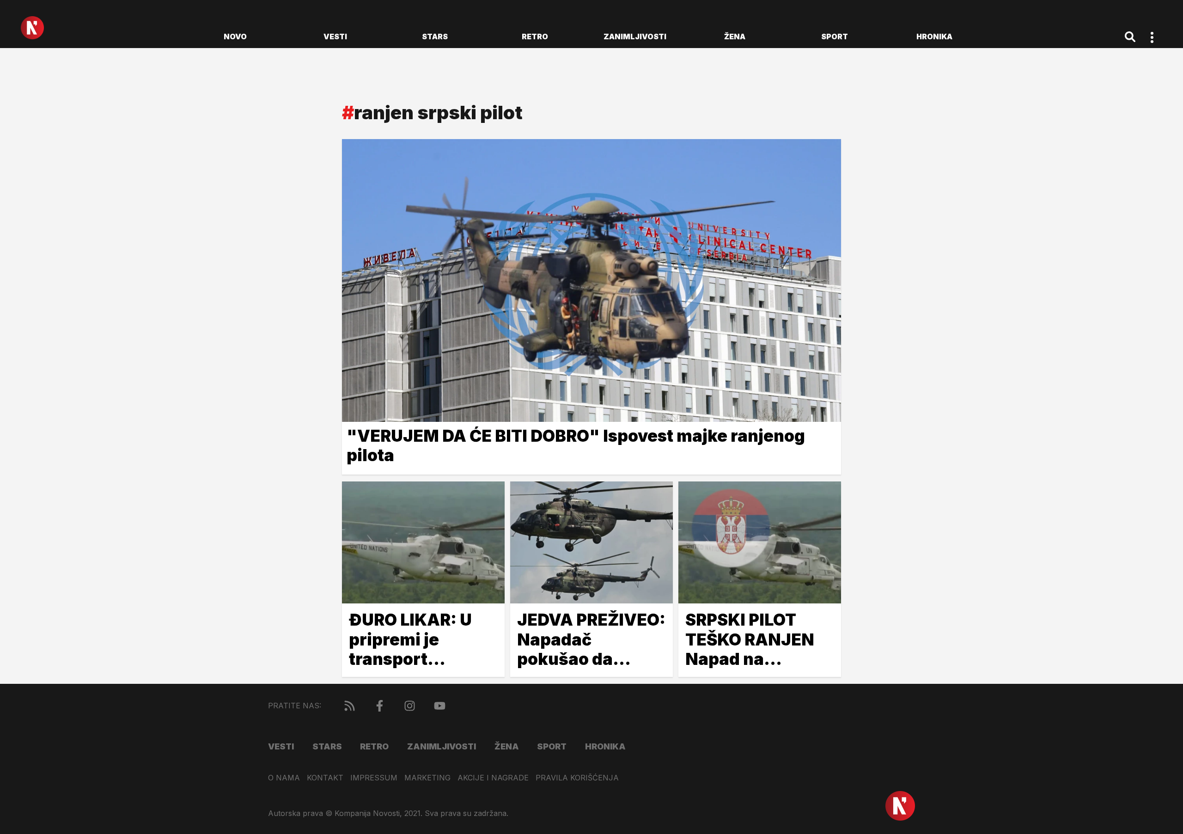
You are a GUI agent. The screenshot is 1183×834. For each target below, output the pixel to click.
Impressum (373, 777)
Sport (834, 36)
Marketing (427, 777)
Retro (535, 36)
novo (235, 36)
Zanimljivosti (635, 36)
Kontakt (325, 777)
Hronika (934, 36)
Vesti (335, 36)
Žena (734, 36)
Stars (435, 36)
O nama (284, 777)
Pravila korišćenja (577, 777)
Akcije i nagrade (493, 777)
